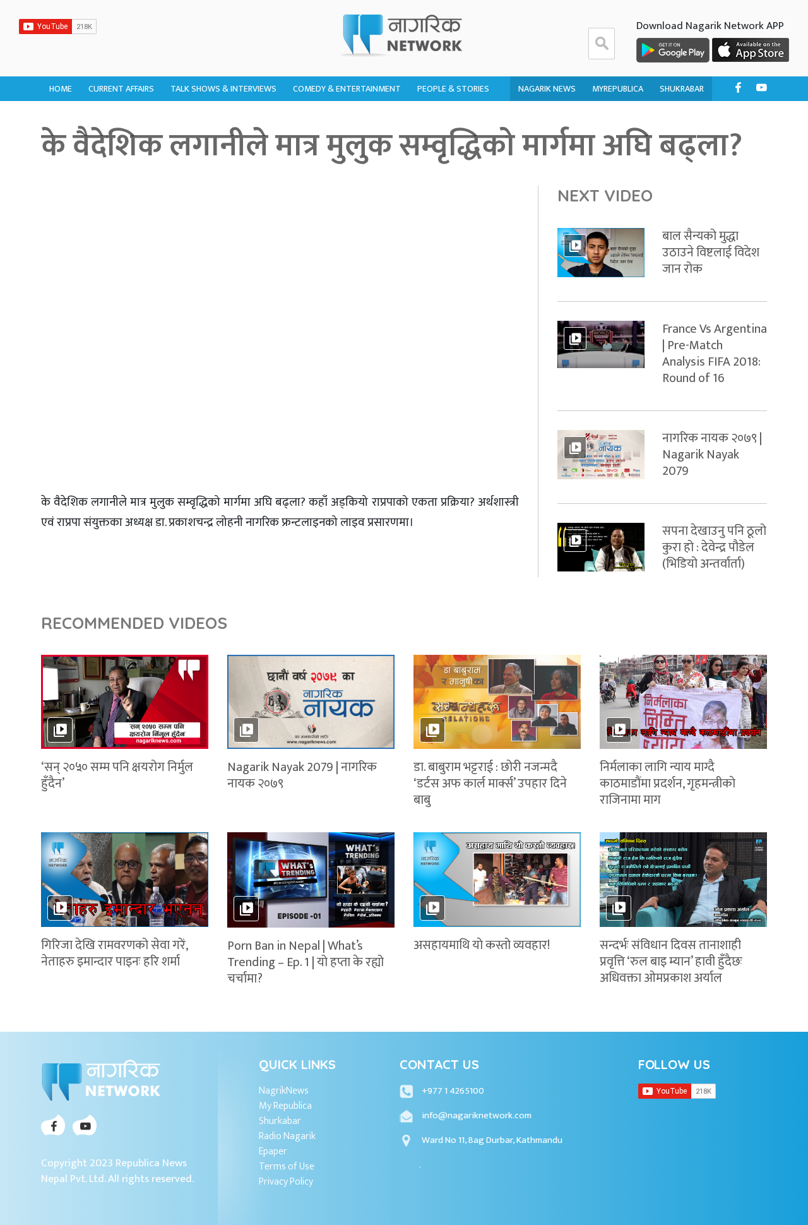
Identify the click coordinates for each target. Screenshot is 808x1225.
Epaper (273, 1151)
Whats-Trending (123, 143)
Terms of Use (286, 1166)
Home (60, 88)
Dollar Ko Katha (452, 119)
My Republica (285, 1106)
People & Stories (453, 88)
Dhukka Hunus (323, 119)
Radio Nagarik (287, 1136)
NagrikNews (284, 1091)
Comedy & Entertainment (347, 88)
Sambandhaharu (451, 143)
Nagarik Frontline (208, 119)
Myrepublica (617, 88)
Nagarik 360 (113, 119)
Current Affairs (121, 88)
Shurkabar (280, 1121)
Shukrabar (682, 88)
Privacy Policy (286, 1182)
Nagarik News (547, 88)
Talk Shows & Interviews (223, 88)
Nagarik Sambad (203, 143)
